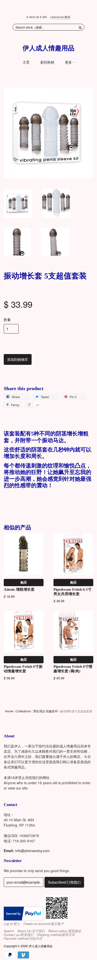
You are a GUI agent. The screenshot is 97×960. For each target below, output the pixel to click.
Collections (23, 711)
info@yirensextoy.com (32, 850)
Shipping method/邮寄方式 (56, 934)
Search (9, 931)
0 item (37, 17)
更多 (69, 62)
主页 (26, 62)
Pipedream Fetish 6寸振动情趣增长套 (23, 669)
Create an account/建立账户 (43, 923)
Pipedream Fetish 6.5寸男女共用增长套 (72, 591)
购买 (23, 582)
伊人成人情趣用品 (48, 48)
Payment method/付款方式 (23, 938)
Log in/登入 (12, 923)
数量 (7, 319)
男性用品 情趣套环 (45, 711)
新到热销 (47, 62)
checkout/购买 (60, 17)
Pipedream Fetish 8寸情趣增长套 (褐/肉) (72, 669)
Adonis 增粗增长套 (19, 589)
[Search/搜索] (80, 27)
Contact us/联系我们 (18, 934)
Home (9, 711)
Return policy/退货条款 (64, 931)
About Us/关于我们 (31, 931)
